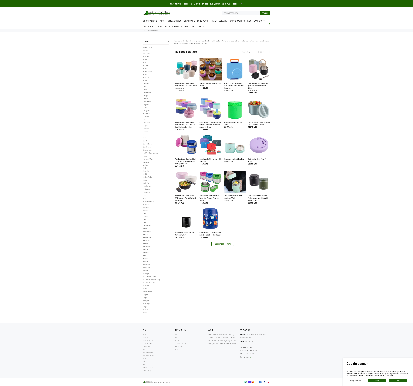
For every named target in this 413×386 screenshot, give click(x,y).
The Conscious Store (149, 277)
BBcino (145, 59)
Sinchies (145, 258)
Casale (145, 86)
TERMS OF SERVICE (181, 343)
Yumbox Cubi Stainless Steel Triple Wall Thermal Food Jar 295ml (209, 198)
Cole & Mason (147, 93)
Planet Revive (147, 231)
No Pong (145, 210)
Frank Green (146, 123)
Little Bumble (147, 186)
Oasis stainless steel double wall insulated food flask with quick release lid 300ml (210, 124)
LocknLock (146, 189)
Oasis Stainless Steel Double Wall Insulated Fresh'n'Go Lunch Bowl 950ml (185, 198)
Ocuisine (145, 216)
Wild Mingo (146, 304)
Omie (144, 219)
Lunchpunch (146, 192)
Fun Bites (146, 132)
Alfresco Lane (147, 47)
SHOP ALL (146, 337)
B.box (144, 62)
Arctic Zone (146, 53)
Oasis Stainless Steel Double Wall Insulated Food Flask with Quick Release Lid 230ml (185, 124)
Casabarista (146, 83)
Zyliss (145, 313)
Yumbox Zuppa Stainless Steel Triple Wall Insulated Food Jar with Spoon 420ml (185, 161)
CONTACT (178, 349)
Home (144, 31)
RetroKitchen (147, 246)
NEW (144, 334)
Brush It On (146, 77)
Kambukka (146, 171)
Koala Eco (146, 183)
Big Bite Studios (148, 71)
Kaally (145, 168)
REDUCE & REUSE (148, 355)
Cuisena (145, 99)
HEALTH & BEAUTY (148, 352)
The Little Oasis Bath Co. (150, 283)
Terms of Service (148, 367)
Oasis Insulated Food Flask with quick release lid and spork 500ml (258, 85)
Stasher (145, 270)
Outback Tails (147, 225)
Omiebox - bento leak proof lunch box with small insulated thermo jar (233, 85)
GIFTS (145, 361)
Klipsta (145, 180)
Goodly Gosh (147, 141)
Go (144, 135)
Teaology (146, 273)
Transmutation (147, 292)
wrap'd (145, 307)
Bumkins (145, 80)
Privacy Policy (389, 375)
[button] (180, 88)
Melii (144, 198)
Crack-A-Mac (147, 102)
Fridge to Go (146, 126)
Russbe (145, 249)
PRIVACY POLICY (180, 346)
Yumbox (145, 310)
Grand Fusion (147, 147)
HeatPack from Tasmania (150, 153)
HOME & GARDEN (148, 343)
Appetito (145, 50)
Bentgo (145, 68)
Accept (377, 380)
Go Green (146, 138)
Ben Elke (145, 65)
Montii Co (146, 204)
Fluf (144, 120)
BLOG (177, 340)
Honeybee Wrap (148, 159)
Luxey (144, 195)
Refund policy (147, 370)
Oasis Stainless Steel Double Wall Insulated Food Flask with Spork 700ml (258, 198)
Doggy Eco (146, 111)
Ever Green (146, 117)
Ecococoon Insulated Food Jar (234, 159)
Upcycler (145, 295)
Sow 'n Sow (146, 267)
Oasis (144, 213)
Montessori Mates (148, 201)
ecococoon (146, 114)
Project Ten (146, 240)
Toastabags (146, 286)
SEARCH (265, 13)
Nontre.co (146, 207)
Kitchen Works (147, 177)
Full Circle (146, 129)
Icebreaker (146, 162)
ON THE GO (146, 346)
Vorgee (145, 298)
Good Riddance (147, 144)
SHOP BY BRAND (148, 340)
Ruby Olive (146, 252)
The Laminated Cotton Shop (151, 280)
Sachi (144, 255)
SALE (144, 364)
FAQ (176, 337)
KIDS (144, 358)
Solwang (145, 261)
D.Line (145, 108)
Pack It (145, 228)
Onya (144, 222)
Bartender (146, 56)
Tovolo (145, 289)
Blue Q (145, 74)
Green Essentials (148, 150)
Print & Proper (147, 237)
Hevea (145, 156)
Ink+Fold (145, 165)
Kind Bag (145, 174)
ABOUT (177, 334)
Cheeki (145, 89)
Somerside (146, 264)
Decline (398, 380)
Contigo (145, 96)
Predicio (145, 234)
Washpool (146, 301)
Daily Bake (146, 105)
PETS (144, 349)
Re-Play (145, 243)
